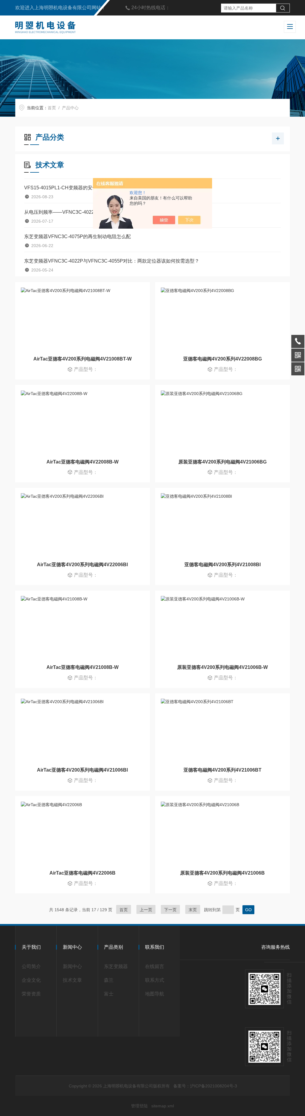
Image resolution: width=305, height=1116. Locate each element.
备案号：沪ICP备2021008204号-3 (205, 1086)
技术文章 (72, 980)
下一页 (170, 909)
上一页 (146, 909)
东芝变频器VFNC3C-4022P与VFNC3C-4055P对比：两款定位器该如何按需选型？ (111, 260)
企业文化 (31, 980)
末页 (193, 909)
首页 (52, 107)
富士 (108, 993)
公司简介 (31, 966)
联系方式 (154, 980)
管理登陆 (139, 1105)
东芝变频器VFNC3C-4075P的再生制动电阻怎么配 (77, 236)
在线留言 (154, 966)
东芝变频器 (116, 966)
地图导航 (154, 993)
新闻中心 (72, 966)
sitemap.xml (162, 1105)
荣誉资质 (31, 993)
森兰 (108, 980)
